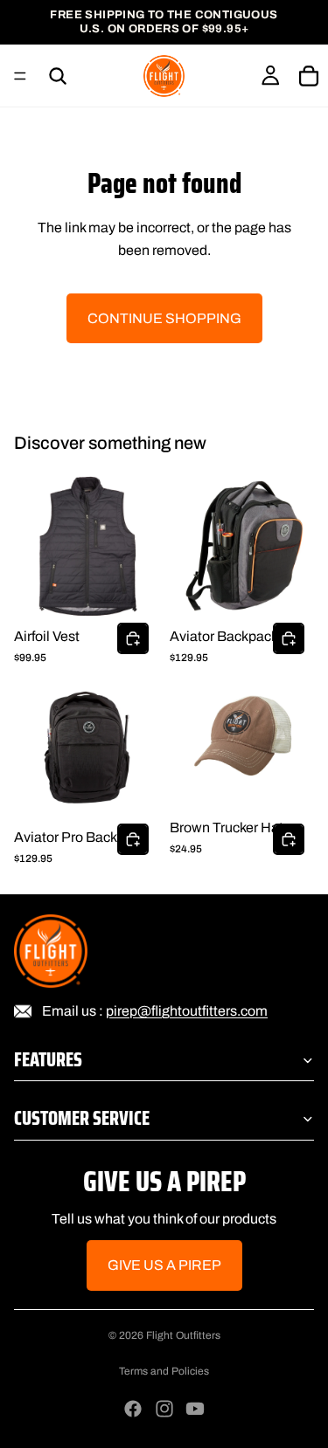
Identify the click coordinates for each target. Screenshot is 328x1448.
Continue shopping (164, 318)
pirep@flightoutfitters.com (187, 1010)
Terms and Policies (164, 1371)
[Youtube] (195, 1408)
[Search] (57, 76)
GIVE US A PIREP (164, 1265)
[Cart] (309, 76)
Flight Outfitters (183, 1335)
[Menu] (20, 76)
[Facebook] (132, 1408)
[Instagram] (164, 1408)
